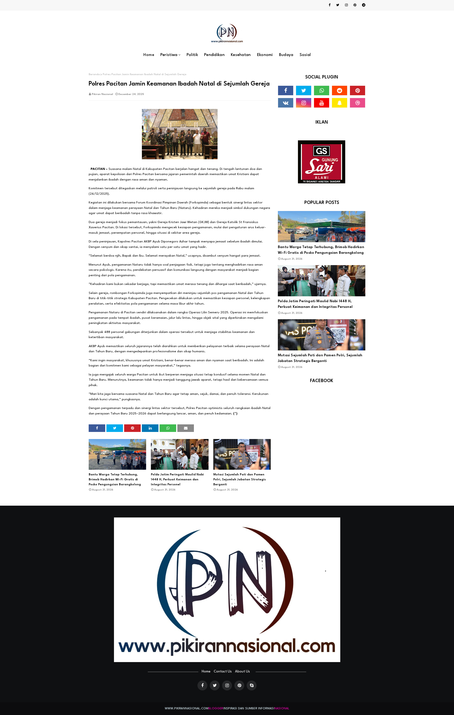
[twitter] (338, 5)
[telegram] (362, 5)
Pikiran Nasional (102, 94)
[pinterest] (355, 5)
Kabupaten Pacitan (160, 169)
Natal (137, 169)
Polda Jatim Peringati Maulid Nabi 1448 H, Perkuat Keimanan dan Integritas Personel (177, 479)
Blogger (215, 708)
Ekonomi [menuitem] (265, 55)
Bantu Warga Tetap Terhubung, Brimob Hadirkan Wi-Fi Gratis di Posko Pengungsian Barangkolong (115, 479)
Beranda (94, 74)
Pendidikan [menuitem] (214, 55)
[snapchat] (339, 103)
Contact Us (223, 671)
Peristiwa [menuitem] (169, 55)
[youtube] (321, 103)
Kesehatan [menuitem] (241, 55)
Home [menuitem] (148, 55)
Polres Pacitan (143, 174)
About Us (242, 671)
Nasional (281, 708)
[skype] (252, 685)
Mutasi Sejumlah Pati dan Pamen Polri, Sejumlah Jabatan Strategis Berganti (239, 479)
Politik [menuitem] (192, 55)
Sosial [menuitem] (305, 55)
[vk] (285, 103)
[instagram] (346, 5)
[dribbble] (357, 103)
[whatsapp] (321, 90)
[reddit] (339, 90)
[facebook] (329, 5)
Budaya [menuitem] (286, 55)
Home (206, 671)
